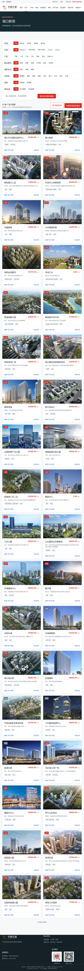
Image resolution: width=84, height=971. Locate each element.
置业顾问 (63, 7)
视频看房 (43, 7)
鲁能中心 (49, 497)
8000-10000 (41, 50)
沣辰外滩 (8, 633)
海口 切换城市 (6, 2)
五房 (43, 56)
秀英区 (36, 43)
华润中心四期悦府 (53, 183)
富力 (50, 76)
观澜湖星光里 (10, 317)
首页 (21, 7)
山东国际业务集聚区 (54, 542)
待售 (26, 69)
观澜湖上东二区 (11, 497)
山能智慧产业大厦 (12, 452)
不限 (16, 43)
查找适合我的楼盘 (47, 96)
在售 (21, 69)
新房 (25, 7)
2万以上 (57, 50)
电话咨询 (36, 150)
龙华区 (29, 43)
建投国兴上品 (10, 183)
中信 (55, 76)
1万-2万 (50, 50)
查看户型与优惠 (8, 150)
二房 (26, 56)
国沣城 (48, 588)
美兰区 (22, 43)
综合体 (51, 63)
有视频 (22, 82)
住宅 (21, 63)
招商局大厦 (9, 858)
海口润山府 (9, 678)
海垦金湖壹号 (10, 272)
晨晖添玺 (8, 407)
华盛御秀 (8, 227)
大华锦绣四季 (51, 227)
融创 (28, 76)
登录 (61, 2)
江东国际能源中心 (53, 723)
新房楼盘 (46, 939)
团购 (49, 7)
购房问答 (71, 7)
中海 (66, 76)
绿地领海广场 (10, 362)
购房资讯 (55, 2)
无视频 (29, 82)
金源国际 (49, 678)
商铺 (32, 63)
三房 (32, 56)
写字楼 (38, 63)
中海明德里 (50, 633)
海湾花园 (49, 858)
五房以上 (50, 56)
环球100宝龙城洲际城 (13, 723)
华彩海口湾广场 (52, 768)
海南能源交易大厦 (53, 452)
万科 (44, 76)
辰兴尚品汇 (50, 407)
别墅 (26, 63)
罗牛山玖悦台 (51, 813)
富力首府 (49, 138)
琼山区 (43, 43)
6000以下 (23, 50)
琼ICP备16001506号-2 (57, 967)
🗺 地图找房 (57, 105)
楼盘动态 (46, 942)
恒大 (61, 76)
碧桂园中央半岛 (52, 317)
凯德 (39, 76)
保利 (33, 76)
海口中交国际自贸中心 (14, 138)
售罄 (32, 69)
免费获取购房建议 (73, 106)
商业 (44, 63)
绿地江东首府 (51, 903)
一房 (21, 56)
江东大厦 (8, 542)
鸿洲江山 (49, 272)
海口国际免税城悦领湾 (55, 362)
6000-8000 (32, 50)
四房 (37, 56)
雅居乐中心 (9, 813)
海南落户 (78, 7)
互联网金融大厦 (11, 903)
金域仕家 (8, 768)
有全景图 (23, 89)
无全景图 (31, 89)
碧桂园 (22, 76)
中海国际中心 (10, 588)
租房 (36, 7)
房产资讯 (55, 7)
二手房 (31, 7)
